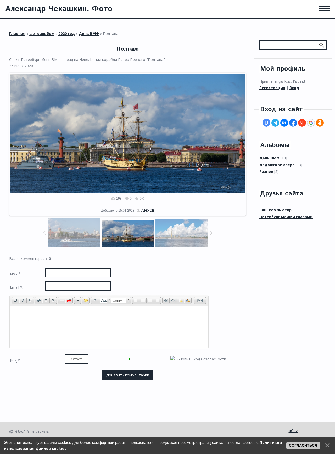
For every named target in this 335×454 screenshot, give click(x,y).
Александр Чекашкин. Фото (59, 9)
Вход (294, 87)
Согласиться (303, 445)
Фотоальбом (41, 33)
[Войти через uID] (266, 123)
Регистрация (272, 87)
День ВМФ (89, 33)
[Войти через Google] (311, 123)
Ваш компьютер (275, 209)
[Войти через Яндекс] (302, 123)
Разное (266, 171)
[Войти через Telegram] (275, 123)
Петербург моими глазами (286, 216)
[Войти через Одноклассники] (320, 123)
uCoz (293, 430)
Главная (17, 33)
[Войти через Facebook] (293, 123)
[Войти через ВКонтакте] (284, 123)
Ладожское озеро (277, 164)
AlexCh (147, 210)
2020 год (66, 33)
